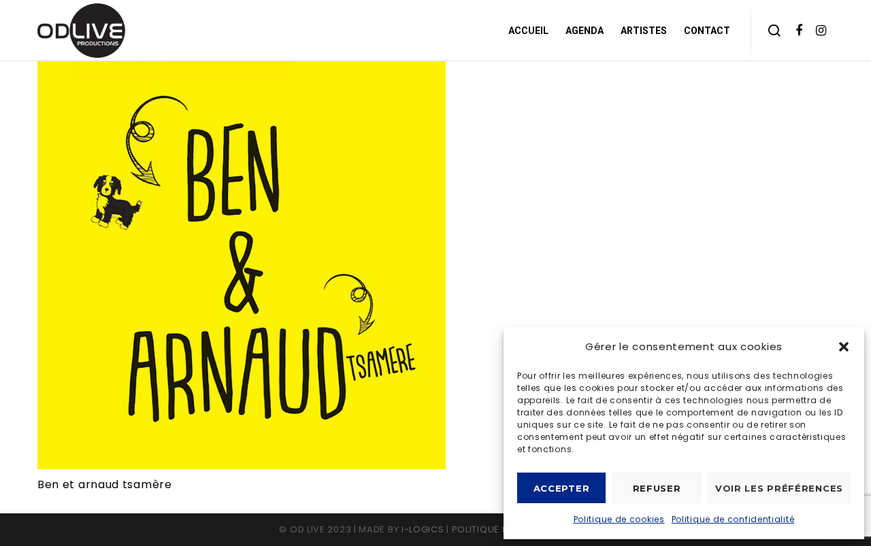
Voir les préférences (779, 488)
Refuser (657, 488)
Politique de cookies (619, 519)
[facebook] (799, 30)
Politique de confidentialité (733, 519)
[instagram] (821, 30)
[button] (844, 347)
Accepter (561, 488)
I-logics (422, 529)
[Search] (775, 30)
